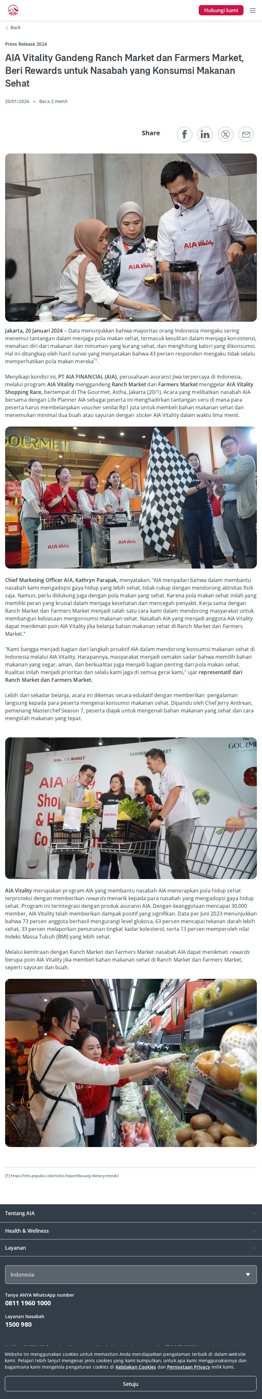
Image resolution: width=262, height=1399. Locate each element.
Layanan (15, 1247)
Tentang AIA (20, 1213)
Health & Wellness (27, 1230)
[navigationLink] (13, 10)
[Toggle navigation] (253, 10)
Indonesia (22, 1274)
